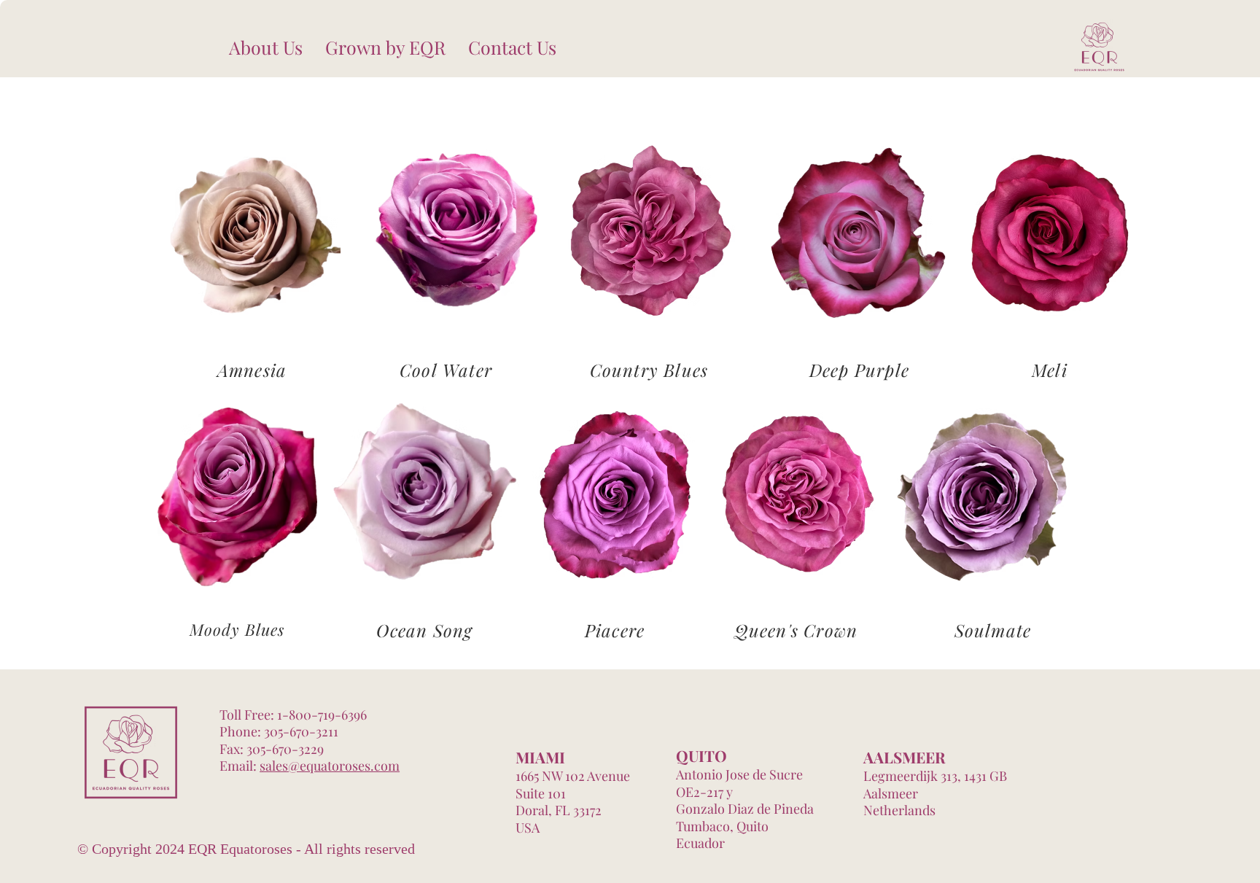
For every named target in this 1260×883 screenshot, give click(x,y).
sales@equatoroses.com (330, 765)
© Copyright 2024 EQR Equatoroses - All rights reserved (246, 849)
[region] (252, 234)
